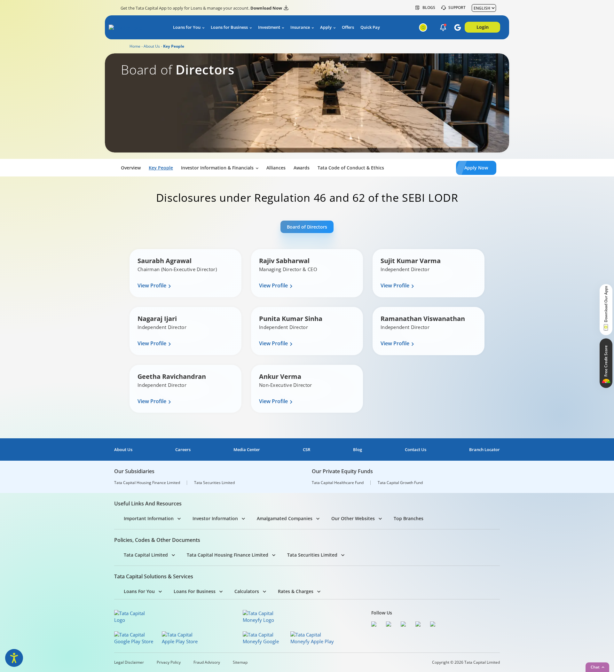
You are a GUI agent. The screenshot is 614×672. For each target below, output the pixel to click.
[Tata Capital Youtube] (419, 624)
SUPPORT (457, 7)
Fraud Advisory (206, 662)
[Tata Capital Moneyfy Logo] (262, 616)
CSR (306, 449)
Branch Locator (484, 449)
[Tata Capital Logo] (133, 616)
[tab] (307, 227)
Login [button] (482, 27)
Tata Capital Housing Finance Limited (147, 482)
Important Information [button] (149, 518)
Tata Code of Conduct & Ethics (351, 168)
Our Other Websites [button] (353, 518)
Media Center (246, 449)
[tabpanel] (307, 326)
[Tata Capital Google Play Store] (136, 638)
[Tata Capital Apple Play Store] (184, 638)
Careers (183, 449)
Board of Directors (307, 227)
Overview (131, 168)
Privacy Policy (169, 662)
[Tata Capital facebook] (375, 624)
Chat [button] (595, 667)
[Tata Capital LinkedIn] (434, 624)
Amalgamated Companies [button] (284, 518)
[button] (443, 28)
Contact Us (415, 449)
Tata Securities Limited (214, 482)
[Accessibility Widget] (14, 658)
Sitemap (240, 662)
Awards (302, 168)
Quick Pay (370, 27)
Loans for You (187, 27)
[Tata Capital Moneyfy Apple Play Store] (312, 638)
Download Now (266, 8)
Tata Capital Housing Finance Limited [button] (227, 555)
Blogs (428, 7)
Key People (161, 168)
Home (135, 46)
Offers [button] (348, 27)
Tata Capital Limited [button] (146, 555)
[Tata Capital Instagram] (405, 624)
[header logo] (135, 28)
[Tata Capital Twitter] (390, 624)
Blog (357, 449)
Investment (269, 27)
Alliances (276, 168)
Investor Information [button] (215, 518)
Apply (326, 27)
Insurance (300, 27)
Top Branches (408, 518)
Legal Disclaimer (129, 662)
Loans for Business (229, 27)
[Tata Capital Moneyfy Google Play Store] (265, 638)
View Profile (152, 286)
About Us (152, 46)
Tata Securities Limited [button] (312, 555)
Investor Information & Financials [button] (217, 168)
